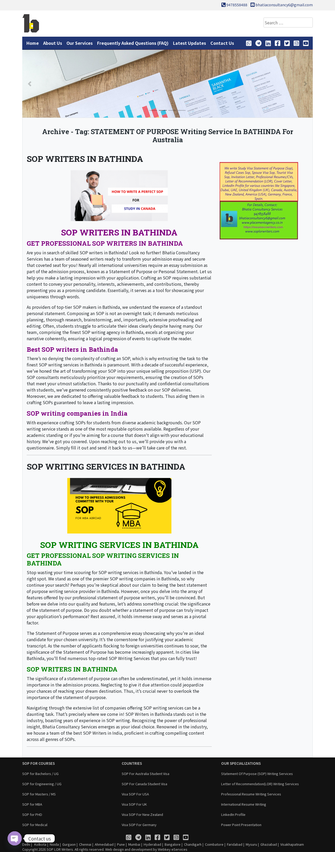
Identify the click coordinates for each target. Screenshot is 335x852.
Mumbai (134, 844)
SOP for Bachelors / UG (40, 773)
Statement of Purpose (57, 633)
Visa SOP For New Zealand (142, 814)
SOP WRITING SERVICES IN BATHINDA (106, 466)
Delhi (26, 844)
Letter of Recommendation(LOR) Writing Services (260, 783)
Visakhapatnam (292, 844)
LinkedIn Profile (233, 814)
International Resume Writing (243, 804)
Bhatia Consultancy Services (69, 726)
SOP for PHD (32, 814)
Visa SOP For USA (135, 793)
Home (32, 43)
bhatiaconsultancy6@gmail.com (284, 4)
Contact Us (222, 43)
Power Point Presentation (241, 824)
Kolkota (40, 844)
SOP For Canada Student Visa (144, 783)
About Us (52, 43)
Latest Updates (189, 43)
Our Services (79, 43)
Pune (121, 844)
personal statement (46, 313)
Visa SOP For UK (134, 804)
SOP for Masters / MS (39, 793)
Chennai (85, 844)
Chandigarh (193, 844)
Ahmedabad (104, 844)
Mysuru (251, 844)
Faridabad (234, 844)
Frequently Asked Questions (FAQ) (133, 43)
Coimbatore (214, 844)
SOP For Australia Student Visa (145, 773)
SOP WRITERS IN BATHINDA (85, 158)
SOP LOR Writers (60, 849)
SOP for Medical (34, 824)
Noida (54, 844)
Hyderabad (152, 844)
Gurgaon (69, 844)
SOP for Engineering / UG (42, 783)
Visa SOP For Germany (139, 824)
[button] (29, 84)
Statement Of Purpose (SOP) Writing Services (257, 773)
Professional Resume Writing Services (251, 793)
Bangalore (173, 844)
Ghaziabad (268, 844)
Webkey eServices (172, 849)
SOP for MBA (32, 804)
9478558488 (236, 4)
